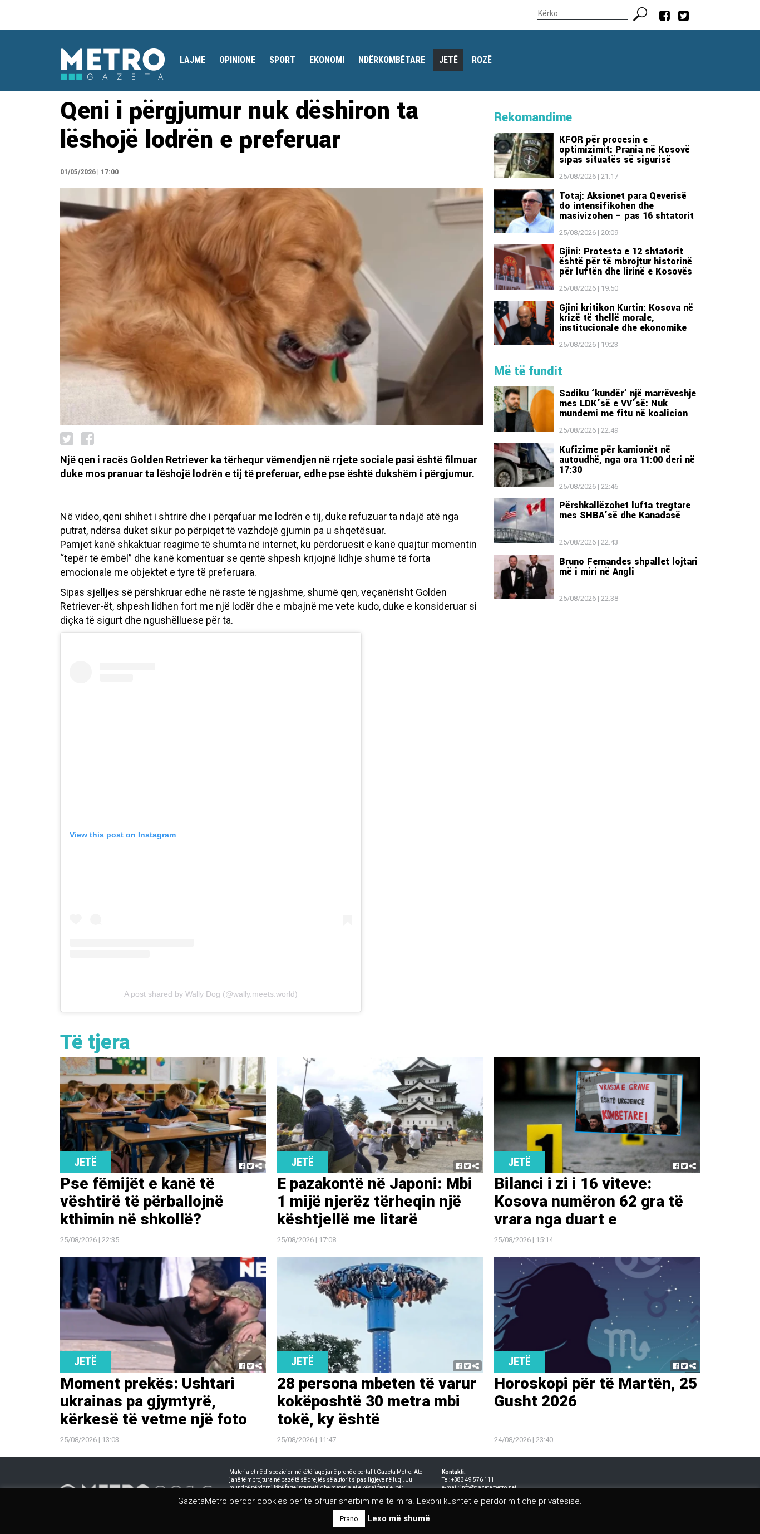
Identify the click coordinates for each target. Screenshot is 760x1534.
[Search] (644, 12)
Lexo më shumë (398, 1518)
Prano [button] (349, 1519)
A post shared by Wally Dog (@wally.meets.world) (211, 993)
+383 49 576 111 (472, 1480)
